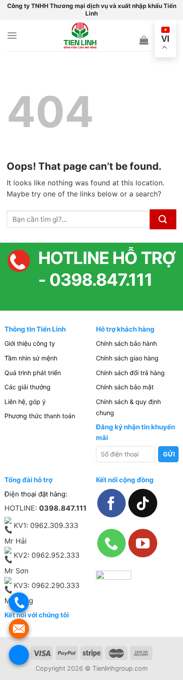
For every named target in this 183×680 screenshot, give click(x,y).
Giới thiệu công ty (29, 343)
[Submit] (163, 219)
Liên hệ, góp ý (25, 401)
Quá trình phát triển (32, 372)
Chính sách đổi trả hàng (130, 372)
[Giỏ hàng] (143, 40)
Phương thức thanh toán (39, 416)
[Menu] (12, 35)
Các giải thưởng (27, 387)
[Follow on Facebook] (111, 503)
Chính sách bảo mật (125, 387)
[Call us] (111, 543)
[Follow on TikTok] (142, 503)
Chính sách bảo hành (126, 343)
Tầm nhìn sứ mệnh (30, 358)
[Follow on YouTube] (142, 543)
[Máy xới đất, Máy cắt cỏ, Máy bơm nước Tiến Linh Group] (80, 35)
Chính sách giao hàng (127, 358)
